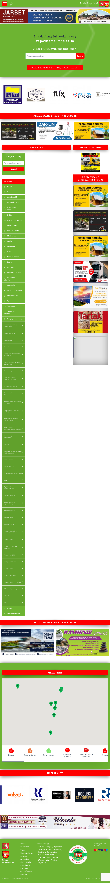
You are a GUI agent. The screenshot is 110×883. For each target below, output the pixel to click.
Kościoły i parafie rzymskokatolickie (10, 378)
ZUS (5, 602)
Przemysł (11, 267)
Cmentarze (8, 347)
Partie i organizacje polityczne (11, 436)
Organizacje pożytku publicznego (11, 419)
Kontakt (24, 874)
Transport (11, 306)
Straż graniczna (9, 510)
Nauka (10, 251)
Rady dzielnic (9, 466)
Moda (9, 241)
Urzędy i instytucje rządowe (10, 547)
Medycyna (11, 236)
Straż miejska (9, 517)
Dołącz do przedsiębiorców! (55, 48)
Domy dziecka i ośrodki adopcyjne (12, 354)
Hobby (9, 215)
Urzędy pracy (9, 568)
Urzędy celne (9, 539)
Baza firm (25, 847)
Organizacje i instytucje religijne (12, 411)
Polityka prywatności (26, 869)
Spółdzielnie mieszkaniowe (9, 487)
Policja (6, 444)
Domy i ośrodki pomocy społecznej (12, 363)
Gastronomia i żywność (11, 208)
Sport (9, 301)
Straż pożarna (9, 524)
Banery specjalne (24, 857)
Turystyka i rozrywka (10, 312)
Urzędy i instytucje (15, 319)
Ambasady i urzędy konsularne (10, 325)
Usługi (9, 608)
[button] (61, 691)
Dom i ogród (12, 197)
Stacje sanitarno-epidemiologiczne (10, 503)
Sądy (6, 480)
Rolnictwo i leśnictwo (10, 279)
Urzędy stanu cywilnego (12, 582)
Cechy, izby (8, 340)
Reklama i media (14, 272)
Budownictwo (12, 192)
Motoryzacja (12, 246)
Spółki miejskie (9, 495)
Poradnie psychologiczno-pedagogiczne (13, 452)
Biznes (9, 187)
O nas (22, 850)
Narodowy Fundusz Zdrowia (11, 393)
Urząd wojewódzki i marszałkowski (11, 532)
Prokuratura (8, 459)
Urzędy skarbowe (10, 575)
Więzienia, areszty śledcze (13, 589)
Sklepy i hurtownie (14, 290)
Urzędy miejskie (10, 555)
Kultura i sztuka (14, 231)
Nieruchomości (13, 257)
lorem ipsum (11, 750)
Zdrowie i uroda (13, 613)
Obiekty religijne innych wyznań (12, 402)
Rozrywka (11, 285)
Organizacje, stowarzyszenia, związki (12, 428)
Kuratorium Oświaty (11, 386)
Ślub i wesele (12, 296)
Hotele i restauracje (15, 220)
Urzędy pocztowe (10, 561)
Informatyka (12, 225)
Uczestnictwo (26, 853)
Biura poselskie (9, 333)
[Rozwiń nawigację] (4, 3)
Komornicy (8, 371)
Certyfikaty (25, 862)
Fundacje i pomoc (14, 202)
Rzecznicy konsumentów (13, 473)
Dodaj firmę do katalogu (54, 67)
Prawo (9, 262)
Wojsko (6, 595)
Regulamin (25, 865)
